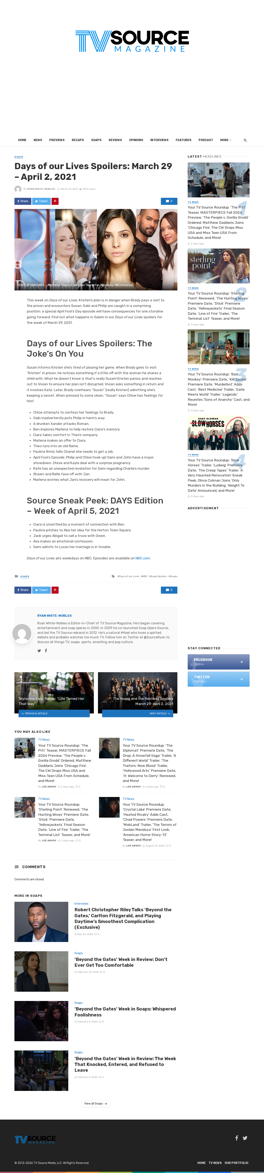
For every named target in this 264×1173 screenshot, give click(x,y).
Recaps (78, 140)
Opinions (136, 140)
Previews (57, 140)
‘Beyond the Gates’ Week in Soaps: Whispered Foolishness (125, 1011)
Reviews (115, 140)
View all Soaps (93, 1103)
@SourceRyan (154, 637)
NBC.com (143, 558)
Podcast (206, 140)
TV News (44, 740)
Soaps (96, 140)
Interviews (159, 140)
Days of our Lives (129, 576)
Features (183, 140)
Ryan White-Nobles (41, 188)
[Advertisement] (132, 103)
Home (22, 140)
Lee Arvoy (49, 786)
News (38, 140)
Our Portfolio (236, 1163)
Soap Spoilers (159, 576)
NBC (145, 576)
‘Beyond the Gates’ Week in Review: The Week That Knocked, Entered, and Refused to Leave (125, 1064)
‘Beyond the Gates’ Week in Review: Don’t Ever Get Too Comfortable (120, 962)
